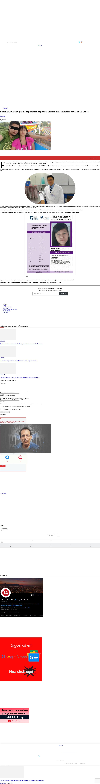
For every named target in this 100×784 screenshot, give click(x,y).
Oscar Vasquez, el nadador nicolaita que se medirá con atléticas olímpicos (22, 780)
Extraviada (5, 308)
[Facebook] (2, 318)
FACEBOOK (3, 493)
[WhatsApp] (12, 318)
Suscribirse (63, 293)
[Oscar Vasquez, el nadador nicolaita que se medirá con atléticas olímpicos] (12, 777)
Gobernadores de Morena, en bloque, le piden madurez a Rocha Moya (19, 377)
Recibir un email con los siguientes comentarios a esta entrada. (16, 406)
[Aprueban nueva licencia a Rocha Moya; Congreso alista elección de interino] (8, 339)
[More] (27, 318)
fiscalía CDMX (6, 310)
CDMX (5, 305)
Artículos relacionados (8, 326)
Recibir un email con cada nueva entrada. (11, 409)
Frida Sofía (5, 312)
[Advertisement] (50, 92)
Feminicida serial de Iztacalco (10, 309)
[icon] (79, 42)
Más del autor (23, 326)
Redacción (2, 116)
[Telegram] (16, 318)
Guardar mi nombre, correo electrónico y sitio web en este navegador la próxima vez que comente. (24, 404)
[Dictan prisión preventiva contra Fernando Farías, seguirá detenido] (8, 356)
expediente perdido (7, 307)
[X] (7, 318)
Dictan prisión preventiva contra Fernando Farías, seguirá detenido (18, 360)
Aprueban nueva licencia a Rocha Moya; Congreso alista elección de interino (21, 344)
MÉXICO (5, 108)
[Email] (21, 318)
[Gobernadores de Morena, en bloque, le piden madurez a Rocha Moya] (8, 373)
